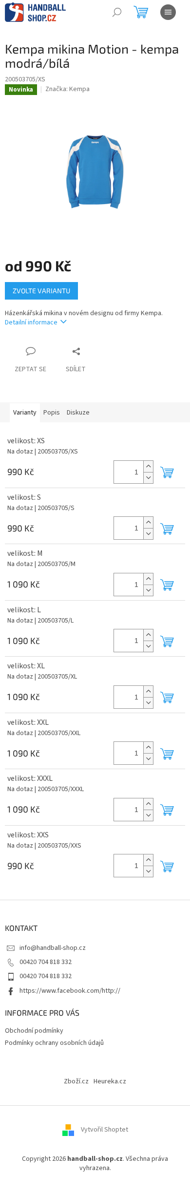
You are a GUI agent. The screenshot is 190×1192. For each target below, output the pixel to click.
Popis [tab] (51, 412)
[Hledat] (117, 12)
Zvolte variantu (41, 290)
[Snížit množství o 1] (148, 477)
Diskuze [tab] (78, 412)
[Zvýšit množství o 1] (148, 466)
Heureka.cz (110, 1081)
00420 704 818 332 (45, 962)
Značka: (67, 89)
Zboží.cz (76, 1081)
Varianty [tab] (25, 412)
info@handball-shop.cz (52, 948)
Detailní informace (31, 322)
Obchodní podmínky (34, 1031)
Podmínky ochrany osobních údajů (54, 1043)
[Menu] (168, 12)
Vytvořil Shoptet (104, 1130)
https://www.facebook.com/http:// (69, 991)
